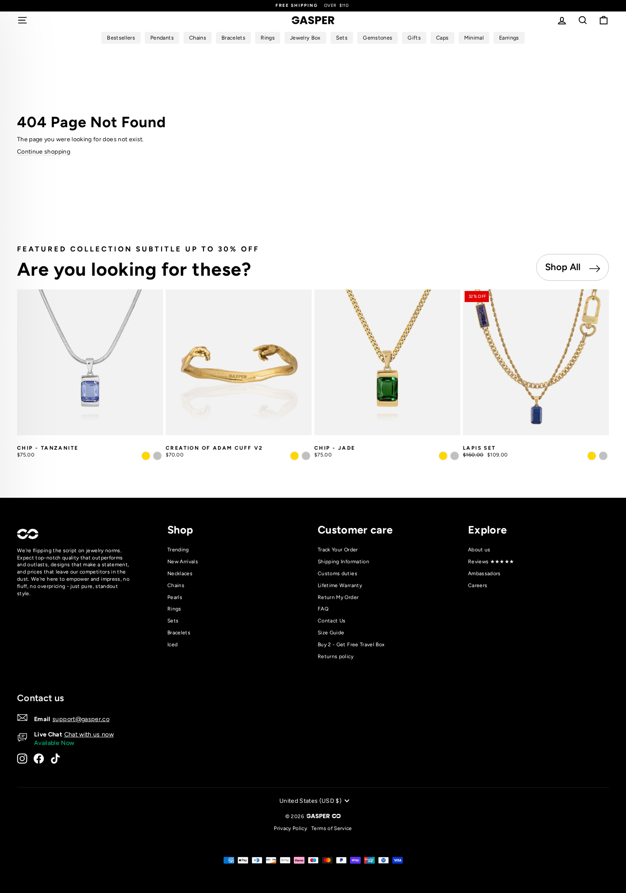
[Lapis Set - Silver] (603, 456)
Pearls (174, 597)
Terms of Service (331, 828)
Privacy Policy (290, 828)
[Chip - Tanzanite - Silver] (157, 456)
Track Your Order (338, 550)
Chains (175, 585)
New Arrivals (182, 562)
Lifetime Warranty (340, 585)
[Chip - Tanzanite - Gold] (146, 456)
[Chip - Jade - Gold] (443, 456)
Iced (172, 645)
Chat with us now (89, 734)
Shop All (564, 267)
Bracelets (178, 633)
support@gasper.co (80, 719)
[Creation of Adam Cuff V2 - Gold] (294, 456)
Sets (172, 621)
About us (479, 550)
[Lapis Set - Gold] (592, 456)
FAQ (323, 609)
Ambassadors (484, 573)
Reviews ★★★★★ (491, 562)
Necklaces (179, 573)
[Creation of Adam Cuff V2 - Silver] (306, 456)
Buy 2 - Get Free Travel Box (351, 645)
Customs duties (337, 573)
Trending (178, 550)
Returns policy (335, 656)
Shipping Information (343, 562)
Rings (174, 609)
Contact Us (332, 621)
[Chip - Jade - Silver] (455, 456)
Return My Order (338, 597)
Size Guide (331, 633)
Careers (477, 585)
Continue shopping (43, 151)
